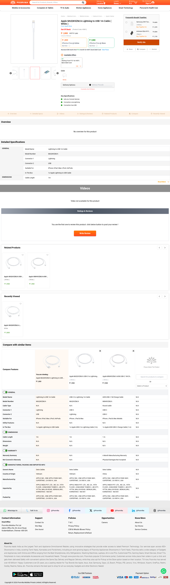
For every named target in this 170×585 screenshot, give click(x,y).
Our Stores (139, 526)
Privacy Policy (73, 526)
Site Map (38, 526)
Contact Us (39, 522)
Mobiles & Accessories (21, 8)
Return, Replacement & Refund (79, 533)
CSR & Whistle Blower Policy (79, 529)
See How (66, 46)
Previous (10, 73)
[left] (159, 248)
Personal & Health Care (149, 8)
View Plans (105, 50)
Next (57, 73)
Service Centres (141, 529)
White (64, 80)
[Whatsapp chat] (163, 571)
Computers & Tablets (45, 8)
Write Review (85, 233)
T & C (70, 522)
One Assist (39, 529)
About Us (138, 522)
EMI (77, 66)
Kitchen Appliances (83, 8)
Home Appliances (105, 8)
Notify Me (141, 42)
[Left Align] (84, 2)
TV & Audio (64, 8)
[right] (165, 248)
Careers (105, 522)
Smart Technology (126, 8)
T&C (80, 66)
